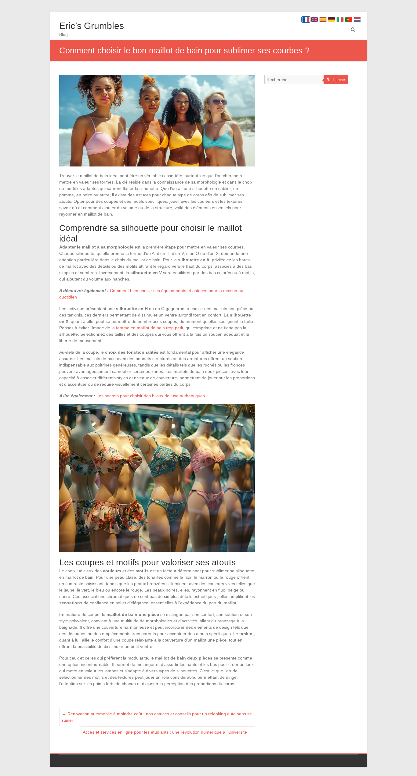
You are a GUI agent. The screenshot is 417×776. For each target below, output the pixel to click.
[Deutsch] (331, 19)
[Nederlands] (357, 19)
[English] (314, 19)
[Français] (306, 19)
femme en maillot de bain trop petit (149, 327)
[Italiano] (340, 19)
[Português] (348, 19)
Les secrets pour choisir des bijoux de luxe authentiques (150, 395)
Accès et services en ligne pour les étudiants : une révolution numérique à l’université (167, 732)
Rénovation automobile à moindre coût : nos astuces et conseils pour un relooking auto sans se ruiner (157, 717)
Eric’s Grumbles (91, 26)
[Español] (323, 19)
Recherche (336, 80)
